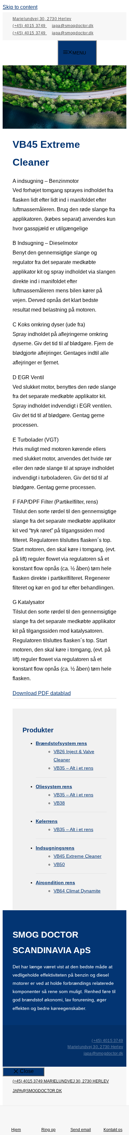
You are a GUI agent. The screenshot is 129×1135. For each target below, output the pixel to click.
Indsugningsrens (55, 848)
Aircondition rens (55, 882)
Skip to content (20, 7)
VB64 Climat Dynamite (77, 890)
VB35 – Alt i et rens (73, 768)
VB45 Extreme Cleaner (78, 856)
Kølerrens (47, 821)
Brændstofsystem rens (61, 743)
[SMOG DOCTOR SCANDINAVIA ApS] (35, 53)
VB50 (59, 864)
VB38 (59, 803)
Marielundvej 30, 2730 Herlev (42, 19)
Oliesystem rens (54, 786)
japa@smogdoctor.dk (73, 25)
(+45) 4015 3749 (30, 25)
